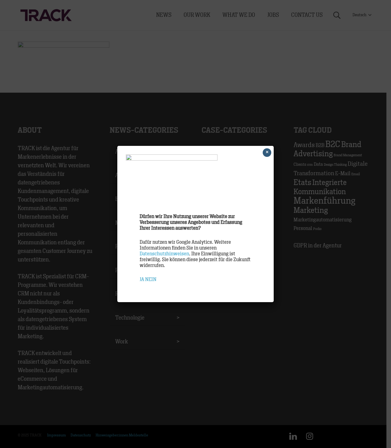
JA (142, 279)
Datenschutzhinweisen (164, 253)
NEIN (150, 279)
